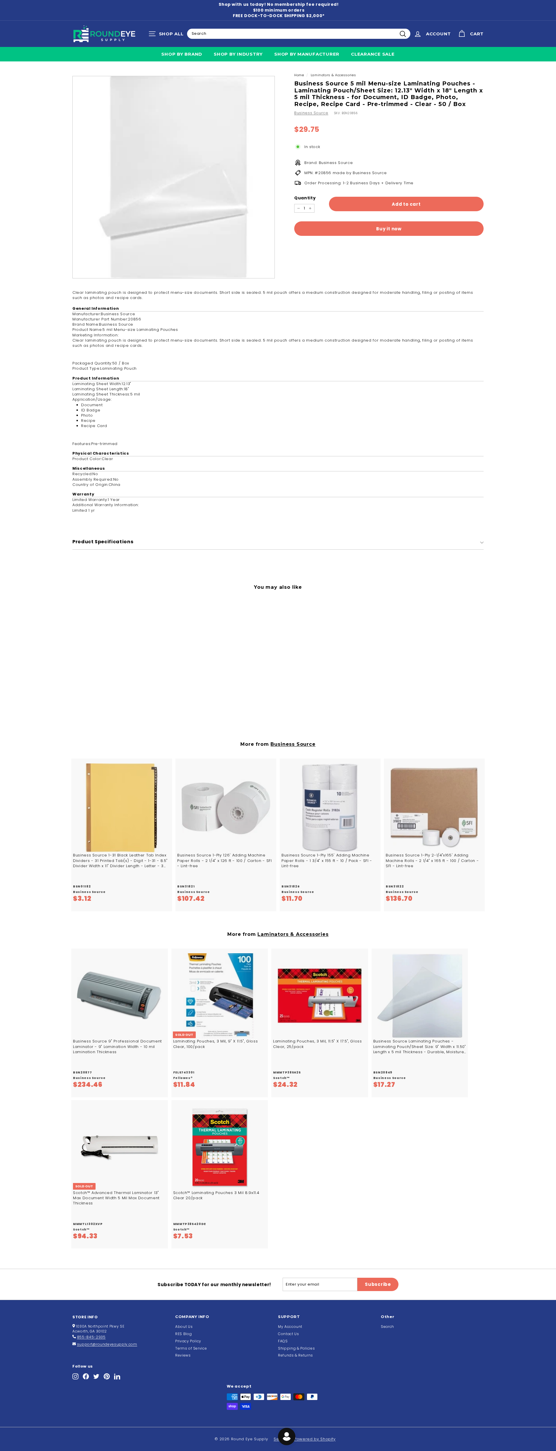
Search (387, 1326)
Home (299, 75)
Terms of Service (191, 1348)
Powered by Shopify (315, 1439)
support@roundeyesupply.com (107, 1344)
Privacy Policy (188, 1341)
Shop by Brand (181, 54)
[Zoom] (174, 177)
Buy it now (389, 229)
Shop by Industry (238, 54)
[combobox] (298, 34)
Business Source (311, 113)
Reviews (183, 1355)
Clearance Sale (373, 54)
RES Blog (183, 1333)
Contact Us (288, 1333)
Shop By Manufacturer (306, 54)
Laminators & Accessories (333, 75)
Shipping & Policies (296, 1348)
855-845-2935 (91, 1337)
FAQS (283, 1341)
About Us (184, 1326)
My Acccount (290, 1326)
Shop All (167, 35)
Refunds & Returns (295, 1355)
